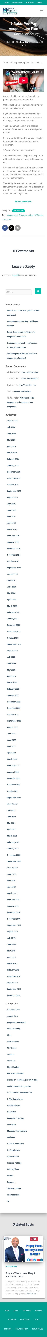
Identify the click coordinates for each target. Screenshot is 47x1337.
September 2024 (14, 568)
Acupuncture (12, 1016)
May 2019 (11, 951)
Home (7, 1311)
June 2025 (11, 510)
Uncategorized (13, 1195)
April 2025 (11, 523)
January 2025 (13, 542)
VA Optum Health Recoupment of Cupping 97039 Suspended (20, 402)
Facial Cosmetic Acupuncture (19, 1086)
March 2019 (12, 964)
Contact (7, 1329)
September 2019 (14, 925)
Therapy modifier (14, 1188)
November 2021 (13, 785)
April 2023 (11, 676)
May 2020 (11, 880)
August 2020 (12, 868)
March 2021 (12, 836)
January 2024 (13, 619)
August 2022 (12, 727)
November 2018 (13, 976)
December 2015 (13, 995)
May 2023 (11, 670)
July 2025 (11, 504)
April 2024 (11, 600)
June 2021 (11, 817)
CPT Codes (38, 215)
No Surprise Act (13, 1150)
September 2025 (14, 491)
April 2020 (11, 887)
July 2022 (11, 734)
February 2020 (13, 900)
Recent (10, 1176)
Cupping (10, 1054)
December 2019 (13, 912)
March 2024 (12, 606)
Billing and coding (26, 215)
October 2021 (12, 791)
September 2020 (14, 861)
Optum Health (13, 1156)
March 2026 (12, 453)
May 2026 (11, 440)
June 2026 (11, 434)
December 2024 (13, 548)
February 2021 (13, 842)
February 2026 (13, 459)
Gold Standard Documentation (19, 1093)
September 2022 (14, 721)
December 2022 (13, 702)
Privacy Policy (22, 1329)
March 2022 (12, 759)
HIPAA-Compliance (15, 1099)
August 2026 (12, 421)
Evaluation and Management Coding (22, 1080)
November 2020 (13, 855)
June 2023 (11, 663)
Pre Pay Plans (18, 210)
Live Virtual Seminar (30, 372)
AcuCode (38, 1311)
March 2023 (12, 683)
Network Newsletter (15, 1144)
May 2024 (11, 593)
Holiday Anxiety (13, 1105)
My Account (25, 1320)
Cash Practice (13, 1042)
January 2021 (13, 849)
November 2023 (13, 631)
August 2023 (12, 651)
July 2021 (11, 810)
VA (8, 1201)
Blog (9, 1035)
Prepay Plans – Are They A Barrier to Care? (21, 1275)
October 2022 (12, 715)
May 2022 (11, 746)
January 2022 (13, 772)
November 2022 (13, 708)
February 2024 (13, 612)
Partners (39, 3)
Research (11, 1182)
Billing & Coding (13, 1029)
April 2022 (11, 753)
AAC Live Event (13, 1010)
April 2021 (11, 829)
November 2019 (13, 919)
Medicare (11, 1137)
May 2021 (11, 823)
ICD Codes (7, 219)
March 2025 (12, 529)
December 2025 (13, 472)
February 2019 (13, 970)
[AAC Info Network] (11, 11)
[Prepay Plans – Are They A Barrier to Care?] (23, 1249)
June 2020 (11, 874)
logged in (16, 275)
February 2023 (13, 689)
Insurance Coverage (15, 1118)
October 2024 (12, 561)
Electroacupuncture (15, 1073)
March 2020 (12, 893)
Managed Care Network (17, 1131)
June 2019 (11, 944)
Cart (37, 1320)
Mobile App (30, 3)
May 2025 (11, 516)
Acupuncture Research (16, 1022)
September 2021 (14, 797)
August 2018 (12, 983)
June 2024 (11, 587)
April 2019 (11, 957)
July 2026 (11, 427)
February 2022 (13, 765)
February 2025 (13, 536)
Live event (11, 1124)
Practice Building (14, 1163)
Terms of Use (37, 1329)
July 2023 (11, 657)
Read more (31, 1293)
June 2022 (11, 740)
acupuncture (12, 215)
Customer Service (17, 3)
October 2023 (12, 638)
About (7, 3)
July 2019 (11, 938)
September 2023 (14, 644)
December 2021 (13, 778)
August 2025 (12, 497)
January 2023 (13, 695)
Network (12, 1320)
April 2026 (11, 446)
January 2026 (13, 466)
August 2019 (12, 932)
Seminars (27, 1311)
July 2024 (11, 580)
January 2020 (13, 906)
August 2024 (12, 574)
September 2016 (14, 989)
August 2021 (12, 804)
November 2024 (13, 555)
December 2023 (13, 625)
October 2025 (12, 485)
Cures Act (11, 1061)
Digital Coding (13, 1067)
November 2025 (13, 478)
